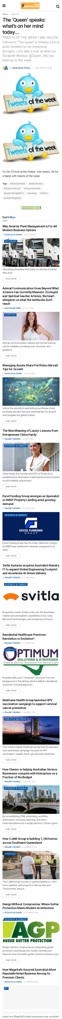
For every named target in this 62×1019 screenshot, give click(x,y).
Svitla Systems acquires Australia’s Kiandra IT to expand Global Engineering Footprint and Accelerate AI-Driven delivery (30, 569)
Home (5, 14)
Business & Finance (16, 446)
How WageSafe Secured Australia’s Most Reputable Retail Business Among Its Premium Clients (29, 973)
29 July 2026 (30, 235)
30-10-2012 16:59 (44, 68)
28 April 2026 (29, 712)
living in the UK (12, 188)
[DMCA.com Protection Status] (31, 207)
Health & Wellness (15, 719)
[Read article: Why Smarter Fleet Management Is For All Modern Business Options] (31, 252)
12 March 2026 (31, 982)
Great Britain (36, 184)
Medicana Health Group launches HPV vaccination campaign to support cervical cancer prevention (29, 704)
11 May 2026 (29, 578)
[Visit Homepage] (30, 5)
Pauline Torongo (13, 439)
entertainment (17, 184)
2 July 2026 (30, 373)
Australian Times (21, 68)
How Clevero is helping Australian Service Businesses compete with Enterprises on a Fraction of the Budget (29, 773)
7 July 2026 (29, 308)
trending (31, 193)
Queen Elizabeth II (14, 193)
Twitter (44, 193)
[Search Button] (58, 6)
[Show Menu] (4, 6)
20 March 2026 (31, 913)
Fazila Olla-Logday (13, 235)
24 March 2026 (30, 847)
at (6, 380)
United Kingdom (12, 198)
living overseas (32, 188)
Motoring (10, 241)
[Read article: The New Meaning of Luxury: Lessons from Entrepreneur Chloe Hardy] (31, 457)
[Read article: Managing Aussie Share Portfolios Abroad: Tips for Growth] (31, 391)
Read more (13, 278)
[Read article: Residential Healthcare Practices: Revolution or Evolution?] (31, 661)
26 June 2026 (29, 508)
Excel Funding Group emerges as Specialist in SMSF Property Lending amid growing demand (30, 500)
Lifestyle (10, 315)
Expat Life (15, 14)
